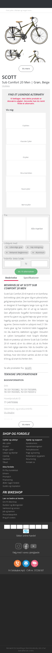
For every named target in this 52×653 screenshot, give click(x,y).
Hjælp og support (34, 440)
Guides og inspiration (11, 486)
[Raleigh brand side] (14, 634)
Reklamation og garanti (35, 456)
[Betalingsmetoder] (26, 527)
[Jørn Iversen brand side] (38, 634)
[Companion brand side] (14, 613)
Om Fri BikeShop (10, 502)
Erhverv (6, 473)
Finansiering (8, 480)
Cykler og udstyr (10, 440)
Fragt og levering (33, 453)
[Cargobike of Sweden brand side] (14, 624)
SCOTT (9, 77)
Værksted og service (11, 508)
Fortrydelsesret (32, 449)
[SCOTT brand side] (38, 593)
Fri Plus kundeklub (10, 470)
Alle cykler (7, 443)
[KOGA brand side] (14, 603)
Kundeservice (31, 443)
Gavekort (6, 459)
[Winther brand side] (14, 593)
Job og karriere (9, 511)
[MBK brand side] (38, 583)
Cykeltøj (6, 456)
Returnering (31, 459)
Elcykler (6, 446)
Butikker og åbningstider (13, 505)
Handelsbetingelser (34, 446)
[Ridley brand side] (38, 613)
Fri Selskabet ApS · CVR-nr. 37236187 (26, 570)
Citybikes (6, 86)
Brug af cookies (9, 517)
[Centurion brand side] (38, 603)
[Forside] (18, 4)
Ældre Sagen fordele (11, 483)
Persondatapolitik (10, 514)
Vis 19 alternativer (26, 271)
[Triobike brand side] (38, 624)
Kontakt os (30, 462)
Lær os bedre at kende (13, 498)
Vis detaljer (9, 412)
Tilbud (5, 462)
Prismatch (7, 476)
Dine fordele (8, 467)
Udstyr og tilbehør (10, 453)
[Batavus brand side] (14, 583)
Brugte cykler (8, 449)
